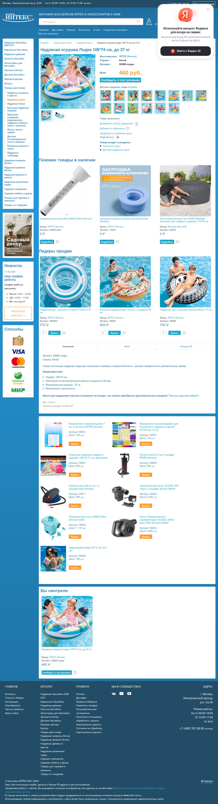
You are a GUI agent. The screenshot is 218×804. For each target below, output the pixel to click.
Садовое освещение (15, 188)
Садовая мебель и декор (18, 193)
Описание (68, 346)
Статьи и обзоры (14, 697)
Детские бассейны (14, 74)
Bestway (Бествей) (177, 226)
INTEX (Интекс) (128, 56)
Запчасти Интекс (13, 70)
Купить (54, 333)
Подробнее (47, 241)
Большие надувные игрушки (18, 109)
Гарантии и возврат (116, 29)
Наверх (208, 781)
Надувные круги (16, 99)
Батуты (8, 83)
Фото (127, 346)
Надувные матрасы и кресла (18, 94)
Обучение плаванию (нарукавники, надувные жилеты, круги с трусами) (17, 120)
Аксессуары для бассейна (13, 64)
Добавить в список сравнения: (117, 123)
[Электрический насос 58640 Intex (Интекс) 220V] (53, 527)
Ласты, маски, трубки (15, 131)
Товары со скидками (15, 204)
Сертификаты (12, 705)
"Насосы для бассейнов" (183, 395)
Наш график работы (13, 278)
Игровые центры (13, 79)
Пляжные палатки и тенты (18, 147)
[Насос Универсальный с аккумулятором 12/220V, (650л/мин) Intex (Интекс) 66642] (124, 527)
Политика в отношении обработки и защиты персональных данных (89, 720)
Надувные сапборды (12, 154)
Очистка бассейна (14, 58)
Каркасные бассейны (16, 49)
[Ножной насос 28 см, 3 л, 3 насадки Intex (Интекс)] (53, 496)
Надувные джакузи (14, 54)
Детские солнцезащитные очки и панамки (16, 139)
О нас (97, 29)
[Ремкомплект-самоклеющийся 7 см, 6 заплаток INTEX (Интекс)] (53, 434)
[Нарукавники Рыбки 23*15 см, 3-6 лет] (53, 558)
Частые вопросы (48, 33)
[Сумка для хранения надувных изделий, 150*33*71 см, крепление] (53, 465)
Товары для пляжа (14, 87)
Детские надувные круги (116, 149)
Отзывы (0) (186, 346)
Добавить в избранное (112, 128)
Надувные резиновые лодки (16, 183)
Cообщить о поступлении (120, 80)
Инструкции (11, 701)
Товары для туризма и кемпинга (16, 199)
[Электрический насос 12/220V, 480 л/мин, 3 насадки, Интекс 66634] (124, 496)
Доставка (57, 29)
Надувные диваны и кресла (15, 176)
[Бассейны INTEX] (18, 17)
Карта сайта (12, 713)
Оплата (71, 29)
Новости (13, 265)
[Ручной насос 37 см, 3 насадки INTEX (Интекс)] (124, 465)
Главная (44, 29)
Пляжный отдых (111, 146)
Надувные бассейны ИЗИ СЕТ (15, 44)
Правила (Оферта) (86, 701)
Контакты (84, 29)
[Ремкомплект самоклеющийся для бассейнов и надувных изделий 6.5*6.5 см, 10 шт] (124, 434)
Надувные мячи (16, 103)
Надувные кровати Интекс (14, 169)
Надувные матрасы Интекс (15, 162)
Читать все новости (18, 313)
